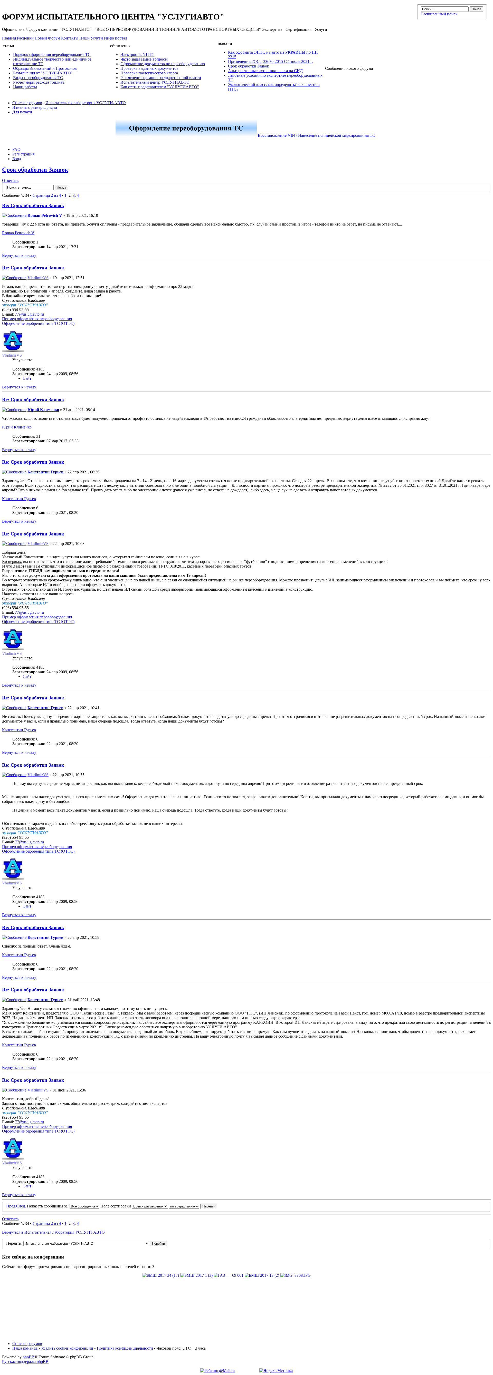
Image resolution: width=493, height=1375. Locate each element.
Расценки (25, 38)
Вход (16, 159)
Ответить (10, 180)
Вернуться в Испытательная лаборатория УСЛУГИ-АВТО (53, 1232)
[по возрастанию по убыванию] (193, 1206)
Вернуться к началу (19, 255)
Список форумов (27, 103)
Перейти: (14, 1243)
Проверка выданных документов (149, 68)
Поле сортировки (116, 1206)
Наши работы (25, 87)
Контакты (69, 38)
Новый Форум (47, 38)
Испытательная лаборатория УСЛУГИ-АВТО (85, 103)
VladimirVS (38, 278)
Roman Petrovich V (44, 215)
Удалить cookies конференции (67, 1348)
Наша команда (24, 1348)
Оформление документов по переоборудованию (162, 64)
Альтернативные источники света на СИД (265, 71)
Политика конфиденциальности (125, 1348)
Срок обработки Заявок (248, 66)
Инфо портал (115, 38)
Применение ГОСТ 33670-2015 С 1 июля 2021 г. (270, 61)
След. (21, 1206)
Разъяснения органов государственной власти (160, 77)
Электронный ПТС (137, 54)
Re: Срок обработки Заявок (33, 205)
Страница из (47, 195)
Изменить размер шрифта (34, 107)
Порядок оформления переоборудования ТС (52, 54)
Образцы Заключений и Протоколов (45, 68)
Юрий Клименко (43, 409)
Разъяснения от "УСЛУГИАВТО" (43, 73)
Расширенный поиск (439, 14)
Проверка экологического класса (149, 73)
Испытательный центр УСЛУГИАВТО (154, 82)
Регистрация (23, 154)
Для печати (22, 112)
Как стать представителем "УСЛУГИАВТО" (159, 87)
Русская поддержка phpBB (25, 1361)
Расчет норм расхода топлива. (39, 82)
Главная (9, 38)
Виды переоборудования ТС (38, 77)
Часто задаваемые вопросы (144, 59)
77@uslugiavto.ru (29, 314)
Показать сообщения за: (48, 1206)
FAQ (16, 149)
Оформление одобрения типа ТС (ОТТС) (38, 323)
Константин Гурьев (45, 472)
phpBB (28, 1357)
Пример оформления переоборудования (37, 319)
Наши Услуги (91, 38)
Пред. (11, 1206)
